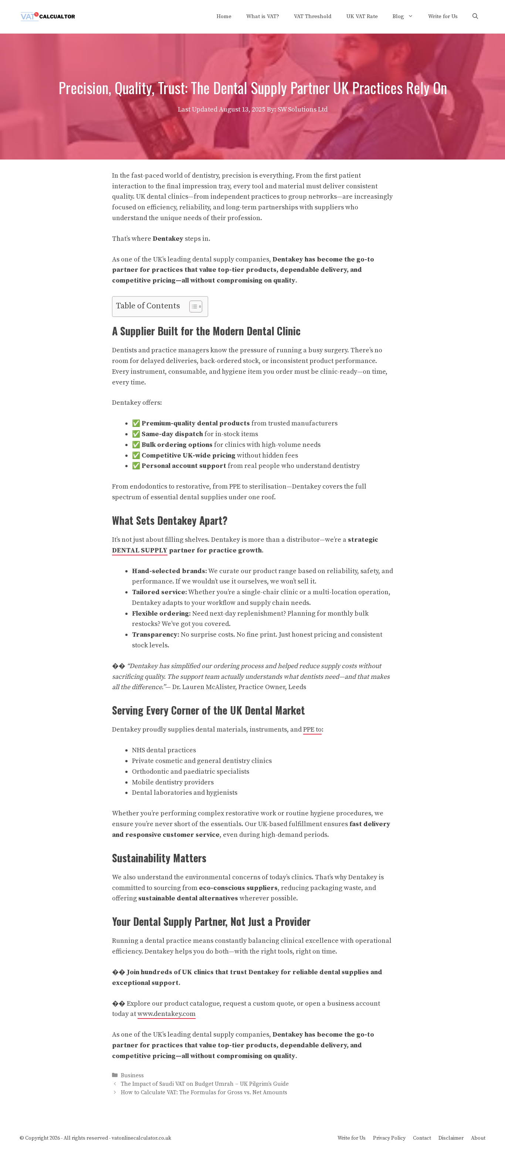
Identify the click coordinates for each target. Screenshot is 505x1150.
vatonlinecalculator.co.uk (141, 1138)
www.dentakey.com (167, 1014)
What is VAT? (262, 16)
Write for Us (443, 16)
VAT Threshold (313, 16)
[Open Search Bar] (475, 16)
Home (224, 16)
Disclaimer (451, 1138)
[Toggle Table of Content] (192, 306)
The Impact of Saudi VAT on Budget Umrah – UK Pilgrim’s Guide (205, 1084)
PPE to (312, 729)
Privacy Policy (389, 1138)
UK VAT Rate (362, 16)
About (478, 1138)
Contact (422, 1138)
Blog (398, 16)
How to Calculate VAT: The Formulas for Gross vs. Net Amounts (204, 1092)
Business (132, 1075)
